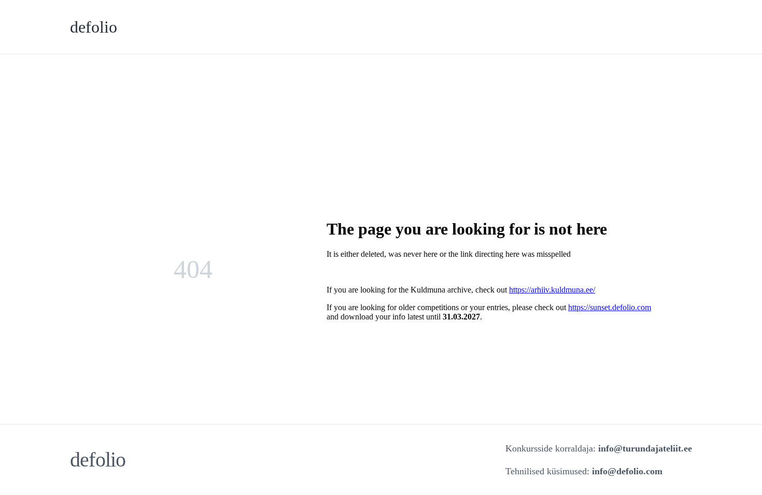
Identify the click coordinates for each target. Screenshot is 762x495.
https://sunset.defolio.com (609, 307)
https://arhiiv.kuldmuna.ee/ (552, 289)
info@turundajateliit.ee (645, 448)
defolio (93, 27)
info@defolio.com (627, 471)
